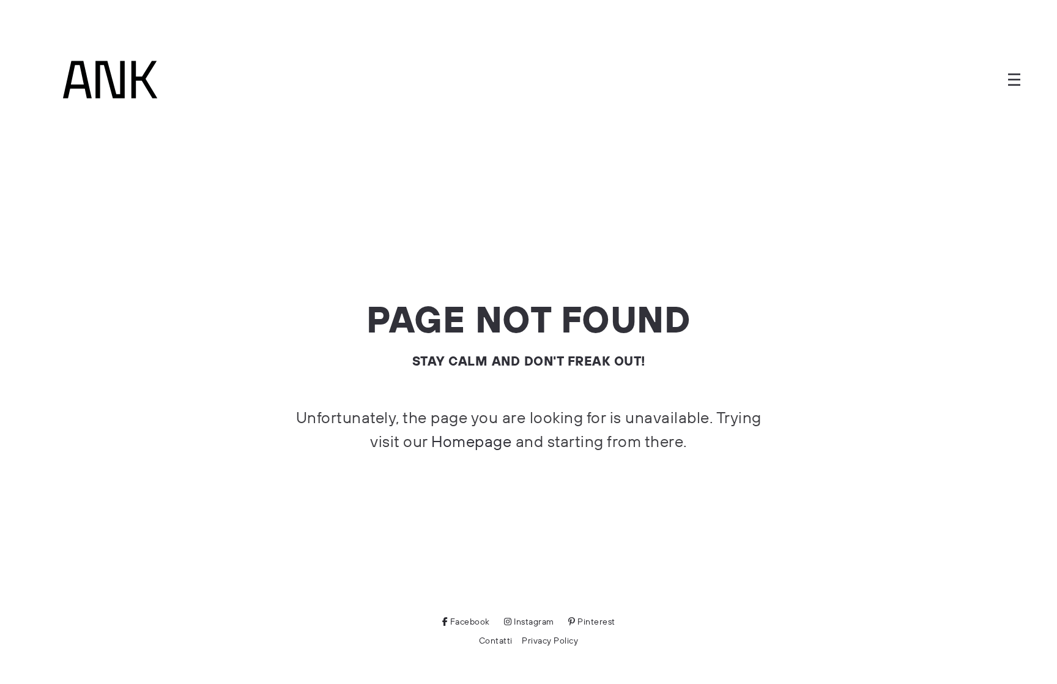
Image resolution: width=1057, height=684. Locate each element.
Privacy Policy (550, 640)
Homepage (471, 441)
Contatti (496, 640)
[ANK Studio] (110, 80)
